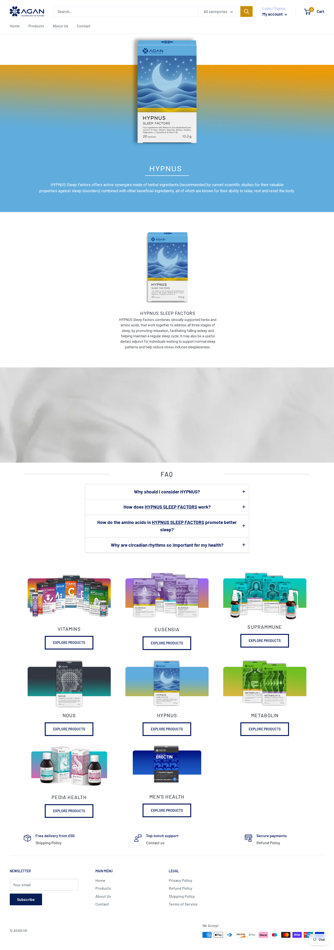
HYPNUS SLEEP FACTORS (167, 313)
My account (272, 13)
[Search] (246, 11)
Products (36, 25)
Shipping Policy (48, 842)
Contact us (155, 842)
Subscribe (26, 899)
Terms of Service (183, 904)
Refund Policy (268, 842)
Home (15, 25)
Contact (83, 25)
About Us (60, 25)
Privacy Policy (180, 880)
